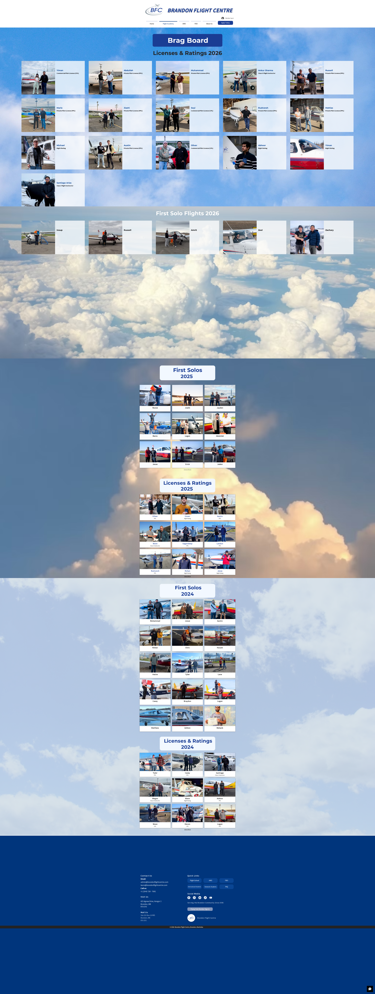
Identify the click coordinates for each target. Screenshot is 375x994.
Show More (187, 469)
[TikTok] (205, 897)
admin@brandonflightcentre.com (154, 882)
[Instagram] (194, 897)
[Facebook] (188, 897)
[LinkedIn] (199, 897)
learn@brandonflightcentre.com (154, 885)
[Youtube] (210, 897)
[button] (155, 398)
